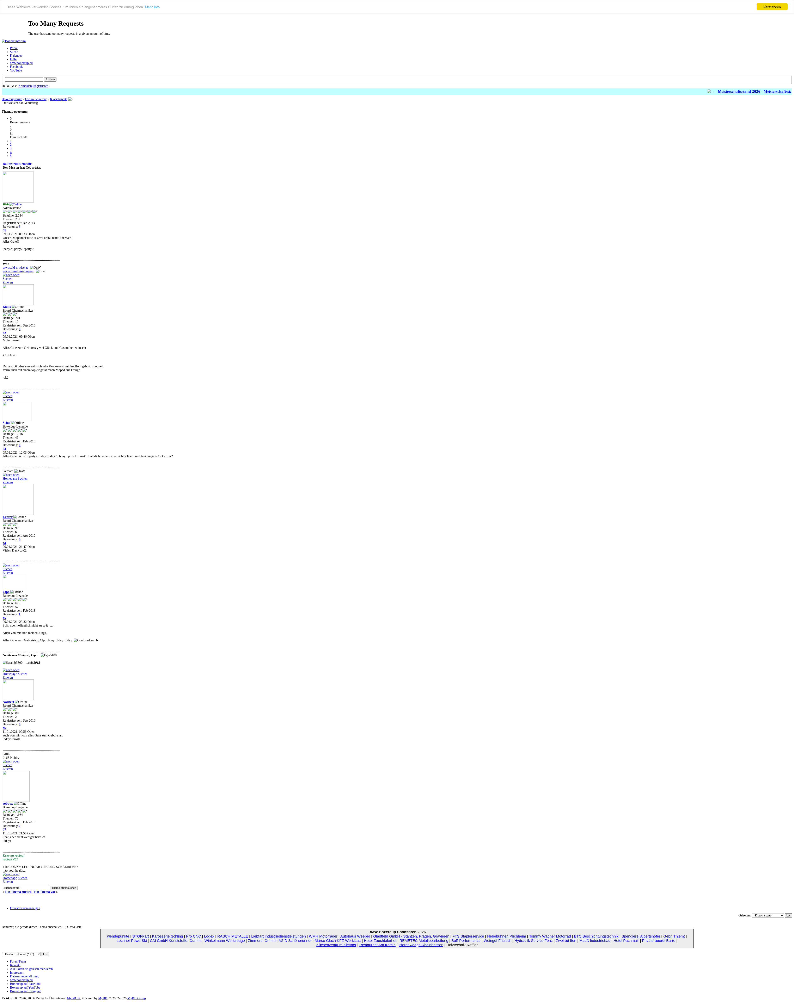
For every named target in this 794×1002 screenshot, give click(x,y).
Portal (14, 48)
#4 (4, 543)
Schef (6, 422)
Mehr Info (152, 7)
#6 (4, 728)
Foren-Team (18, 961)
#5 (4, 618)
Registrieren (40, 86)
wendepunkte (118, 936)
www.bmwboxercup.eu (18, 271)
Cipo (6, 592)
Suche (14, 52)
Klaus (7, 307)
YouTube (16, 70)
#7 (4, 829)
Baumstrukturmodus (17, 164)
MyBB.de (73, 998)
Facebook (16, 66)
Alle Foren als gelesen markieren (31, 969)
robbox (8, 803)
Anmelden (25, 86)
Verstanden (772, 6)
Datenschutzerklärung (24, 976)
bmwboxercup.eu (21, 63)
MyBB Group (136, 998)
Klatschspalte (58, 99)
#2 (4, 333)
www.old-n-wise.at (15, 267)
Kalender (16, 55)
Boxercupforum (12, 99)
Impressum (17, 972)
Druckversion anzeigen (25, 908)
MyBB (102, 998)
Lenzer (8, 517)
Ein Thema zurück (18, 892)
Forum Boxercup (36, 99)
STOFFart (140, 936)
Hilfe (13, 59)
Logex (209, 936)
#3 (4, 448)
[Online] (16, 204)
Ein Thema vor (44, 892)
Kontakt (15, 965)
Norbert (8, 702)
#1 (4, 230)
